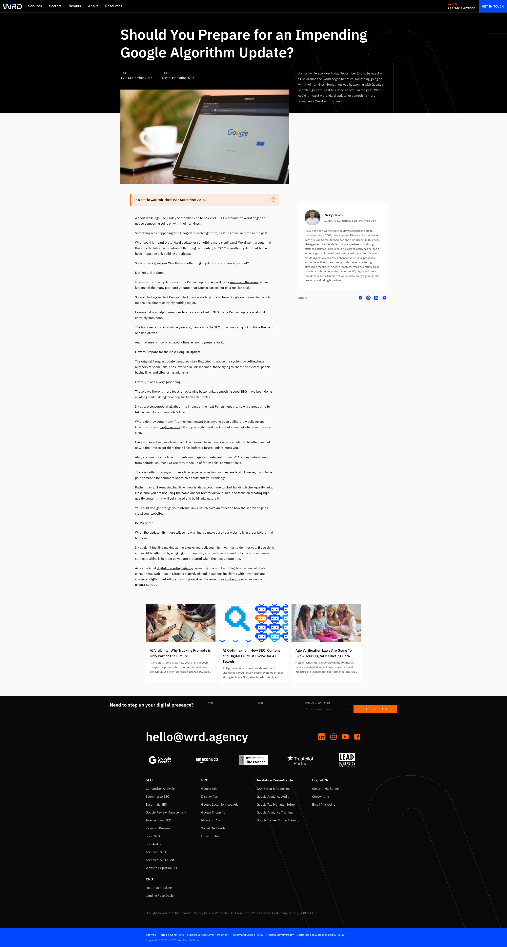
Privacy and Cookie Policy (247, 935)
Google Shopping (213, 812)
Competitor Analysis (160, 789)
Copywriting (320, 796)
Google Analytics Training (275, 812)
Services (35, 6)
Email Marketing (323, 804)
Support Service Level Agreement (208, 935)
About (93, 6)
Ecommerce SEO (157, 796)
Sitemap (151, 935)
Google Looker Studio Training (278, 820)
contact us (232, 579)
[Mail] (384, 297)
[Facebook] (360, 297)
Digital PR (320, 780)
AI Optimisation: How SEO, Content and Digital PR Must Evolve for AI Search (251, 656)
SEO (149, 780)
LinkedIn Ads (210, 836)
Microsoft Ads (211, 820)
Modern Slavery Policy (280, 935)
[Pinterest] (368, 297)
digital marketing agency (175, 568)
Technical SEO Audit (160, 860)
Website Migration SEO (162, 868)
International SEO (158, 820)
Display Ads (209, 796)
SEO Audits (153, 844)
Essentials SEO (156, 804)
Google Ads (209, 789)
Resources (113, 6)
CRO (149, 879)
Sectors (55, 6)
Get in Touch (493, 6)
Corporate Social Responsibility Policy (320, 935)
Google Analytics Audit (273, 796)
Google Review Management (166, 812)
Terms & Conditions (171, 935)
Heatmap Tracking (159, 888)
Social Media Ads (213, 828)
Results (75, 6)
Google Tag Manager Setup (276, 804)
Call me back (375, 709)
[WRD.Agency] (12, 6)
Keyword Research (159, 828)
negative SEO (170, 427)
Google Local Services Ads (219, 804)
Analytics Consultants (275, 780)
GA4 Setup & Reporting (273, 789)
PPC (204, 780)
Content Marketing (325, 789)
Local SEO (153, 836)
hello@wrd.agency (197, 737)
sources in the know (244, 282)
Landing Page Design (160, 895)
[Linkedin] (376, 297)
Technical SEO (156, 852)
